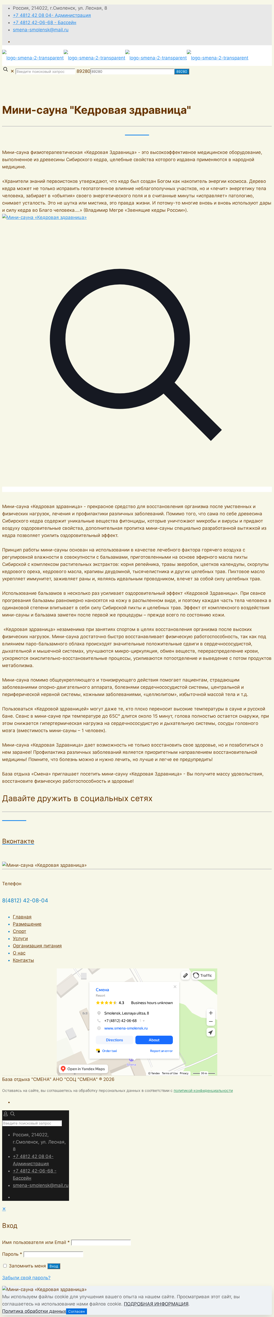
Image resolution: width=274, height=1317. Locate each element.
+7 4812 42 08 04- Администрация (52, 15)
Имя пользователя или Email (36, 1242)
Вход (54, 1266)
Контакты (23, 960)
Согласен (76, 1311)
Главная (22, 916)
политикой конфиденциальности (203, 1090)
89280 (83, 71)
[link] (137, 353)
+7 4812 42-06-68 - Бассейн (44, 22)
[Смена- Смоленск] (125, 58)
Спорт (19, 931)
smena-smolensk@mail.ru (40, 29)
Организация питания (37, 945)
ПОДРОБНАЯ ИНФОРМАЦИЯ (156, 1304)
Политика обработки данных (34, 1311)
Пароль (12, 1254)
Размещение (27, 924)
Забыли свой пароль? (26, 1277)
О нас (19, 953)
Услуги (20, 938)
